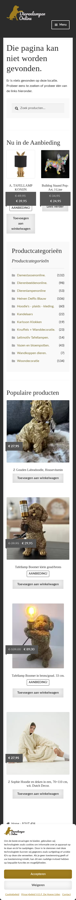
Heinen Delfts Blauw (31, 298)
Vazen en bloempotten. (33, 345)
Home (15, 823)
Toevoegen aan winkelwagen (20, 223)
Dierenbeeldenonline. (32, 283)
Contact (66, 894)
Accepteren (38, 874)
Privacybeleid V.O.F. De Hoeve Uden (40, 894)
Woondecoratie (28, 361)
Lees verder (55, 206)
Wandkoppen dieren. (32, 353)
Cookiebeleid (12, 894)
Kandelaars (25, 314)
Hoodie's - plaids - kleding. (35, 306)
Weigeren (38, 885)
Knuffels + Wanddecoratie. (36, 329)
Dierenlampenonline (31, 290)
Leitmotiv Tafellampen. (33, 337)
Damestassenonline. (31, 275)
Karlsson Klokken (29, 322)
